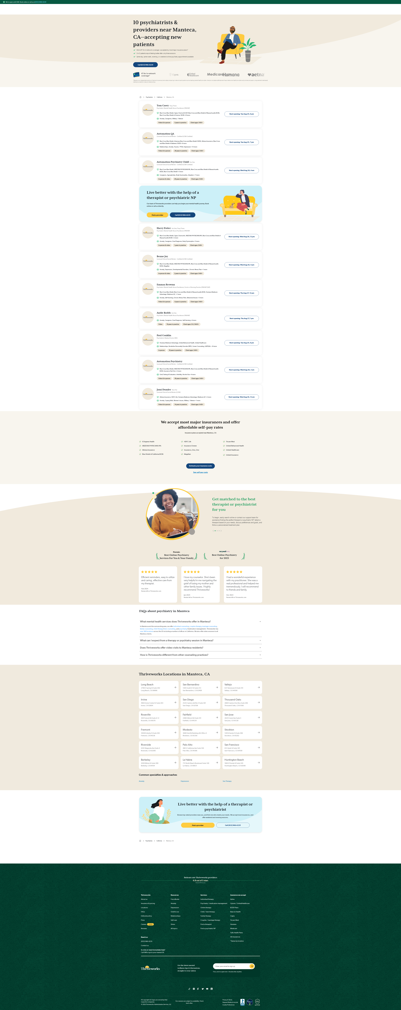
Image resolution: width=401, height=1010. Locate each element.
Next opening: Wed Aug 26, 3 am (241, 370)
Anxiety (141, 781)
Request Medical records (230, 1002)
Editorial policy (146, 916)
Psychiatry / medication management (213, 903)
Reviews (144, 928)
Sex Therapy (227, 781)
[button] (213, 537)
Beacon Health (235, 912)
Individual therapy (207, 899)
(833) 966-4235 (40, 2)
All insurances (235, 937)
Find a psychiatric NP (208, 928)
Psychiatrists (149, 97)
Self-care (174, 920)
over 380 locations (146, 631)
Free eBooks (175, 899)
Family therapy (205, 916)
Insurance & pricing (148, 903)
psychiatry (183, 629)
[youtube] (207, 989)
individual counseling (181, 626)
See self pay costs (200, 472)
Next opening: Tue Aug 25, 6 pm (241, 114)
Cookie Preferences (229, 1005)
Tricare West (234, 920)
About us (144, 899)
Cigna (232, 916)
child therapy (158, 629)
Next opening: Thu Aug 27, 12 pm (241, 293)
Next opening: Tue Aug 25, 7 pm (241, 142)
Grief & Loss (175, 912)
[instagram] (194, 989)
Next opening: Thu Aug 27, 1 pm (242, 318)
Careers (143, 924)
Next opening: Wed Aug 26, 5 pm (241, 265)
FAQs (143, 912)
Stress (173, 924)
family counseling (146, 629)
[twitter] (203, 989)
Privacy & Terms (227, 1000)
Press (143, 920)
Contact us (145, 945)
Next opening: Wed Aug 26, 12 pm (242, 237)
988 (145, 952)
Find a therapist (206, 924)
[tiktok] (189, 989)
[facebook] (198, 989)
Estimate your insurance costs (200, 466)
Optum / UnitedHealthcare (240, 903)
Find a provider (157, 215)
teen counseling (169, 629)
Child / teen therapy (207, 912)
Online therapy (205, 908)
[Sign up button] (252, 966)
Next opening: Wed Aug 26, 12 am (242, 397)
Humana (233, 924)
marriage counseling (209, 626)
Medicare (233, 928)
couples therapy (195, 626)
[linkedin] (212, 989)
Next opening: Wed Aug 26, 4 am (241, 170)
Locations (144, 908)
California (159, 97)
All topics (174, 928)
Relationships (175, 916)
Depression (185, 781)
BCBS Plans (234, 908)
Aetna (232, 899)
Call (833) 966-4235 (145, 65)
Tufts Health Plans (236, 933)
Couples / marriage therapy (210, 920)
